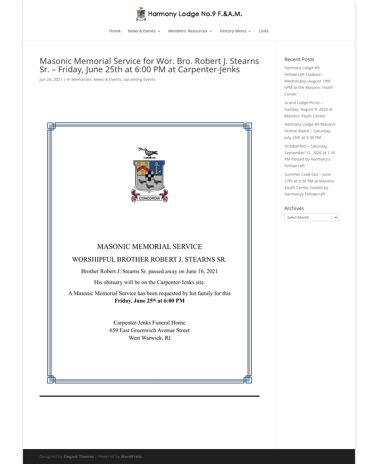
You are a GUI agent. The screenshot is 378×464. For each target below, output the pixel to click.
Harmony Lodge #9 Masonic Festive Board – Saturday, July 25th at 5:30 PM (310, 131)
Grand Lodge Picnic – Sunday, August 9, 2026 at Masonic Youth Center (308, 109)
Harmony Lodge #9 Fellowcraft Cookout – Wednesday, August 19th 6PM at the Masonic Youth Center (308, 81)
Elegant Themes (79, 456)
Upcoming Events (139, 79)
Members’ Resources (187, 31)
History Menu (233, 31)
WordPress (131, 456)
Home (115, 31)
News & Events (142, 31)
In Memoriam (79, 79)
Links (264, 31)
